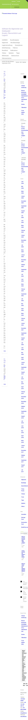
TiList (22, 497)
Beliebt (22, 533)
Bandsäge (23, 482)
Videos (22, 506)
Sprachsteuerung (23, 486)
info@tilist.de (24, 713)
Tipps (22, 500)
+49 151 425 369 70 (23, 704)
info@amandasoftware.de (6, 4)
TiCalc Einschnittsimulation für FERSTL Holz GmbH (23, 554)
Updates (23, 503)
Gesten (23, 104)
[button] (18, 58)
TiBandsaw (24, 107)
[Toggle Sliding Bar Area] (27, 1)
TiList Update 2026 (23, 112)
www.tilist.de (23, 716)
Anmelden (23, 514)
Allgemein (23, 479)
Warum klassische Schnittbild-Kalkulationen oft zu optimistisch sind (24, 96)
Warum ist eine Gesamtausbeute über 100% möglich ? (23, 540)
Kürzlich (25, 533)
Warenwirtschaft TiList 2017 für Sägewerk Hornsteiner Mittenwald (23, 567)
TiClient (23, 494)
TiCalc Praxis (22, 489)
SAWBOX (5, 360)
